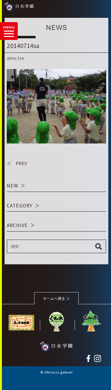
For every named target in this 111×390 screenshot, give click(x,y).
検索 (98, 246)
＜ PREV (17, 163)
